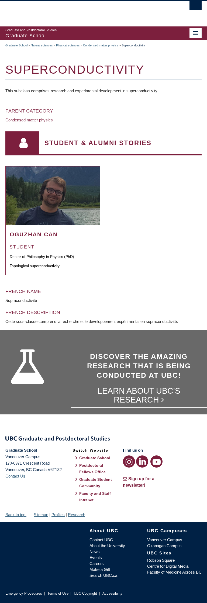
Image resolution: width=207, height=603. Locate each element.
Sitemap (41, 514)
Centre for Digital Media (167, 566)
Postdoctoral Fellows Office (92, 468)
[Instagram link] (129, 461)
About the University (107, 545)
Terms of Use (57, 593)
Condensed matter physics (100, 45)
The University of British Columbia (88, 11)
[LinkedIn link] (142, 461)
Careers (96, 563)
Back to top (15, 514)
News (94, 551)
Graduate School (16, 45)
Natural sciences (42, 45)
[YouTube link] (156, 461)
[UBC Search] (195, 7)
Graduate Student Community (95, 482)
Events (95, 557)
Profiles (58, 514)
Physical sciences (68, 45)
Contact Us (15, 476)
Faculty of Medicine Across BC (174, 572)
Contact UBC (101, 539)
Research (76, 514)
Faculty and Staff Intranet (95, 496)
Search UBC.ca (103, 575)
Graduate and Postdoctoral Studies (103, 439)
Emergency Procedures (23, 593)
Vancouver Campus (164, 539)
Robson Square (161, 560)
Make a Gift (99, 569)
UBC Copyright (85, 593)
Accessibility (112, 593)
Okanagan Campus (164, 545)
